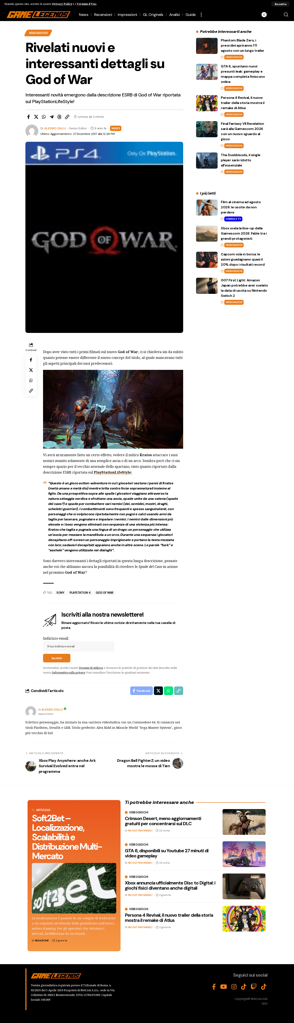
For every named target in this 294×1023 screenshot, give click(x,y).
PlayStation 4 (80, 593)
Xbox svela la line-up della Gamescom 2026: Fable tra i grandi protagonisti (243, 233)
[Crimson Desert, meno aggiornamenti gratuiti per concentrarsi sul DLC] (244, 822)
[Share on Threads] (59, 116)
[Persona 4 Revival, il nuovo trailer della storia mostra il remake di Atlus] (207, 103)
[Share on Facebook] (28, 116)
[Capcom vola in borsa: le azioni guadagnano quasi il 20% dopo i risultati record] (207, 260)
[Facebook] (214, 987)
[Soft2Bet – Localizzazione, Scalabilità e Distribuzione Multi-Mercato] (74, 888)
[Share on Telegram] (52, 116)
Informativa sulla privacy (68, 672)
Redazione (42, 940)
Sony (60, 593)
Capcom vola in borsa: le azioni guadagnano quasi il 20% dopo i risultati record (243, 259)
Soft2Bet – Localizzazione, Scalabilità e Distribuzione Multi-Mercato (67, 837)
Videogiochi (38, 33)
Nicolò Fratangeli (140, 830)
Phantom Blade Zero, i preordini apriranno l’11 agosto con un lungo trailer (242, 45)
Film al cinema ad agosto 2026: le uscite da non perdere (241, 207)
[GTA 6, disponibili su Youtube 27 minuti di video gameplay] (244, 854)
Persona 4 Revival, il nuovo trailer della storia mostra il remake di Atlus (242, 102)
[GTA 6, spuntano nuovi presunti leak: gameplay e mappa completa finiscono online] (207, 72)
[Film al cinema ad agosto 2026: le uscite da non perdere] (207, 208)
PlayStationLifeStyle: (113, 472)
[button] (280, 4)
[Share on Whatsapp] (44, 116)
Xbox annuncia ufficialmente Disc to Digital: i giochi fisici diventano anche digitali (170, 885)
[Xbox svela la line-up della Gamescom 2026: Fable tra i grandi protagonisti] (207, 234)
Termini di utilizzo (91, 668)
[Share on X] (36, 116)
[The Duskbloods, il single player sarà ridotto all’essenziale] (207, 160)
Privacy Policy (62, 4)
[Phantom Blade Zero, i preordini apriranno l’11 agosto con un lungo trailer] (207, 46)
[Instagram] (234, 987)
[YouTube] (223, 987)
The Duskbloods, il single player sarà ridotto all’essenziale (240, 160)
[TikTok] (244, 987)
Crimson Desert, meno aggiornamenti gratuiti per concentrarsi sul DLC (163, 821)
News (115, 128)
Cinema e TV (233, 219)
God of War (104, 593)
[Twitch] (254, 987)
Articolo (43, 810)
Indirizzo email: (56, 638)
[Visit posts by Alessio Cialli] (30, 711)
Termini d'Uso (86, 4)
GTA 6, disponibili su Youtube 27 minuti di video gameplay (167, 853)
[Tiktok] (264, 987)
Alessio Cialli (55, 128)
